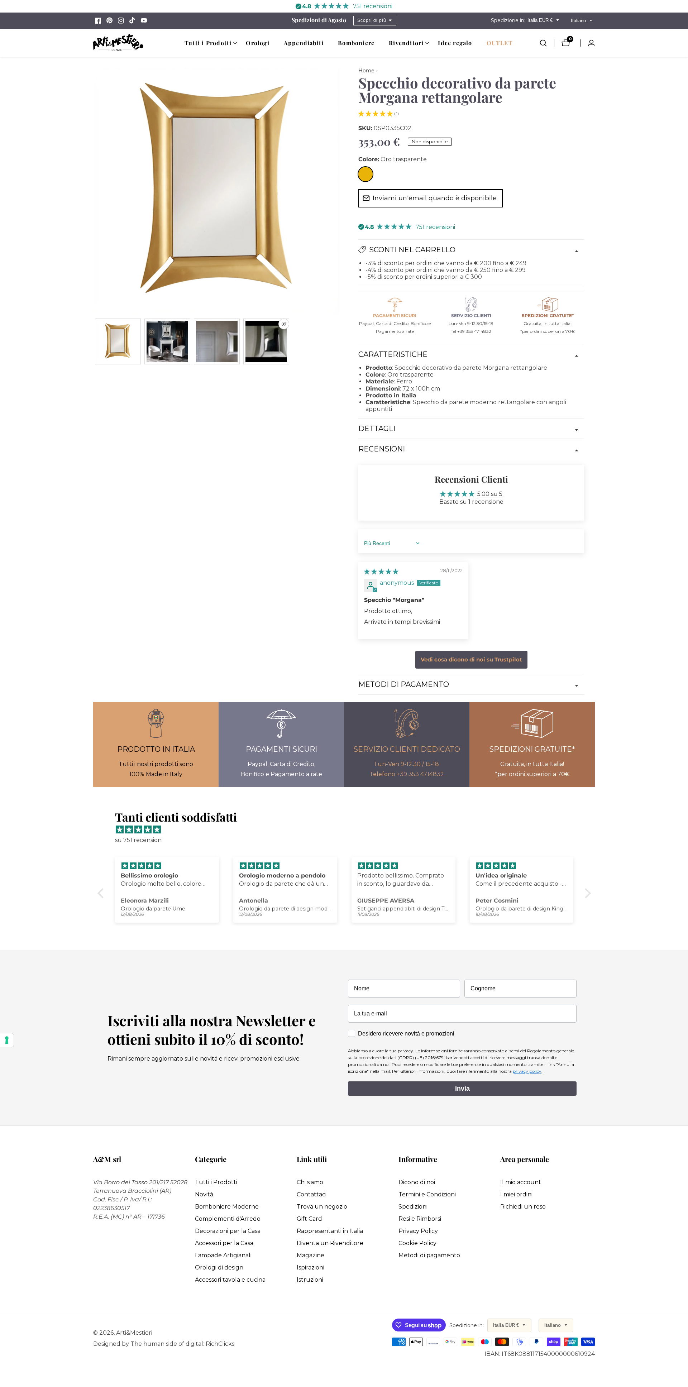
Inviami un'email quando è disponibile (435, 198)
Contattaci (311, 1194)
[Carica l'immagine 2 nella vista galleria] (167, 341)
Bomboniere (356, 43)
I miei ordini (516, 1194)
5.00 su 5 (489, 494)
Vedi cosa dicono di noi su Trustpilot (471, 659)
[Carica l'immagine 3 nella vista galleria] (217, 341)
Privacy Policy (418, 1231)
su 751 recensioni (139, 840)
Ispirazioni (310, 1267)
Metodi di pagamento (429, 1255)
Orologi (257, 43)
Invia (462, 1088)
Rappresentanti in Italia (330, 1231)
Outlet (500, 43)
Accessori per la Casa (224, 1243)
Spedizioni (412, 1206)
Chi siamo (310, 1182)
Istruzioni (310, 1279)
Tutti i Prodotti (216, 1182)
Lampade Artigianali (223, 1255)
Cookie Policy (417, 1243)
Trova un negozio (322, 1206)
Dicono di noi (416, 1182)
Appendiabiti (304, 43)
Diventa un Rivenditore (330, 1243)
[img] (381, 571)
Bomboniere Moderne (227, 1206)
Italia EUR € (540, 20)
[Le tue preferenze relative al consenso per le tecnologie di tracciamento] (7, 1040)
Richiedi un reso (523, 1206)
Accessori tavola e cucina (230, 1279)
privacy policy (527, 1071)
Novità (204, 1194)
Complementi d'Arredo (228, 1218)
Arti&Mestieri (134, 1333)
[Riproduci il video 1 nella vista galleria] (266, 341)
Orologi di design (219, 1267)
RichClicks (220, 1344)
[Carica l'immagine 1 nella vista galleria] (118, 341)
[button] (208, 43)
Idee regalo (455, 43)
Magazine (310, 1255)
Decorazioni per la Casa (228, 1231)
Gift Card (309, 1218)
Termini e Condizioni (427, 1194)
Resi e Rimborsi (419, 1218)
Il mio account (520, 1182)
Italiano (579, 20)
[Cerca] (547, 43)
